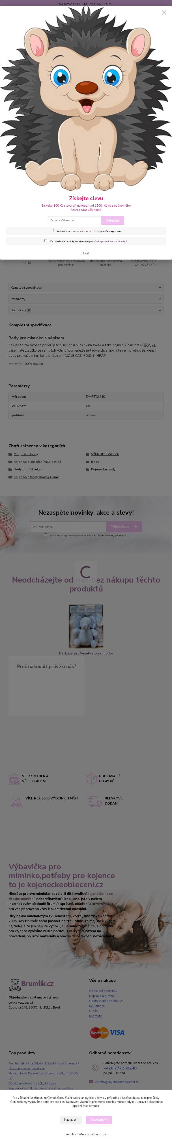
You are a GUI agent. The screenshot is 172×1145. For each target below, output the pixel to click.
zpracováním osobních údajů (85, 231)
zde (103, 1134)
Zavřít (86, 253)
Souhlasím (99, 1120)
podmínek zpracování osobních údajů (108, 241)
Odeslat (113, 220)
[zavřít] (164, 12)
